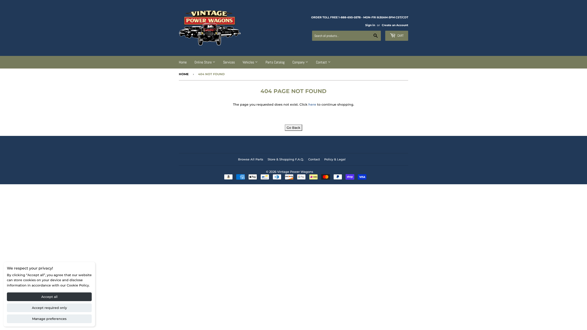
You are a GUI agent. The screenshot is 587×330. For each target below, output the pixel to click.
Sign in (370, 25)
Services (229, 62)
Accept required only (49, 308)
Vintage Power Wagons (295, 171)
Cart (400, 35)
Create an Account (395, 25)
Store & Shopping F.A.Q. (286, 159)
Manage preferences (49, 319)
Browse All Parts (250, 159)
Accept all (49, 297)
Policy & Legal (335, 159)
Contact (322, 62)
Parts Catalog (275, 62)
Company (298, 62)
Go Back (293, 128)
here (312, 104)
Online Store (203, 62)
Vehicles (249, 62)
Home (183, 62)
